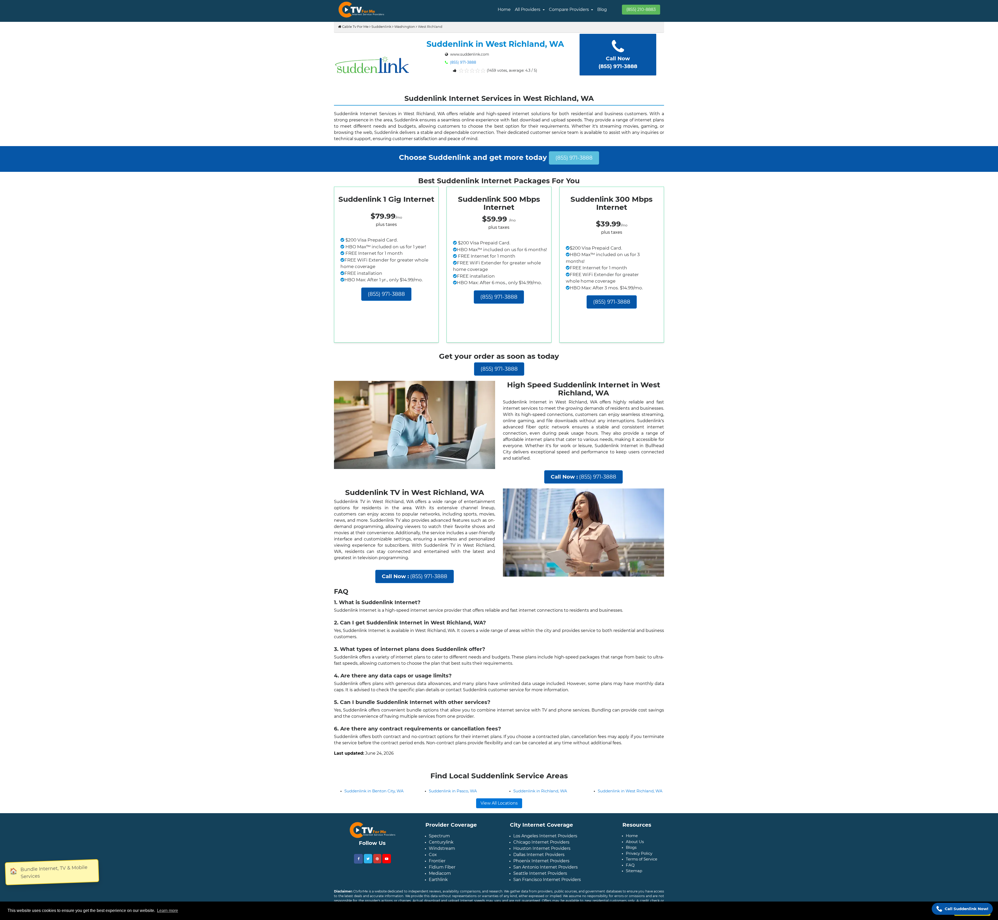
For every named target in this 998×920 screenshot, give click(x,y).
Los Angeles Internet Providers (545, 852)
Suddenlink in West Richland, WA (630, 807)
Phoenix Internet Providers (541, 877)
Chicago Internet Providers (541, 858)
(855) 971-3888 (462, 62)
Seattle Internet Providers (540, 890)
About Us (635, 858)
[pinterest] (377, 875)
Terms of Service (641, 875)
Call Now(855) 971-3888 (618, 62)
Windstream (442, 865)
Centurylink (441, 858)
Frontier (437, 877)
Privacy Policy (639, 869)
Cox (433, 871)
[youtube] (386, 875)
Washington (404, 26)
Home (504, 9)
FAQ (630, 881)
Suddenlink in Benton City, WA (374, 807)
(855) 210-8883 (641, 9)
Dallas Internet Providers (538, 871)
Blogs (631, 864)
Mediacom (440, 890)
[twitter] (368, 875)
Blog (602, 9)
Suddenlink (381, 26)
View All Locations (499, 819)
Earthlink (438, 896)
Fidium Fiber (442, 883)
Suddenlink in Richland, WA (540, 807)
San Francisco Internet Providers (547, 896)
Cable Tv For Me (355, 26)
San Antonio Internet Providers (545, 883)
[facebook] (358, 875)
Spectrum (439, 852)
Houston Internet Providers (541, 865)
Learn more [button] (167, 910)
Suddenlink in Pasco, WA (453, 807)
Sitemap (634, 887)
